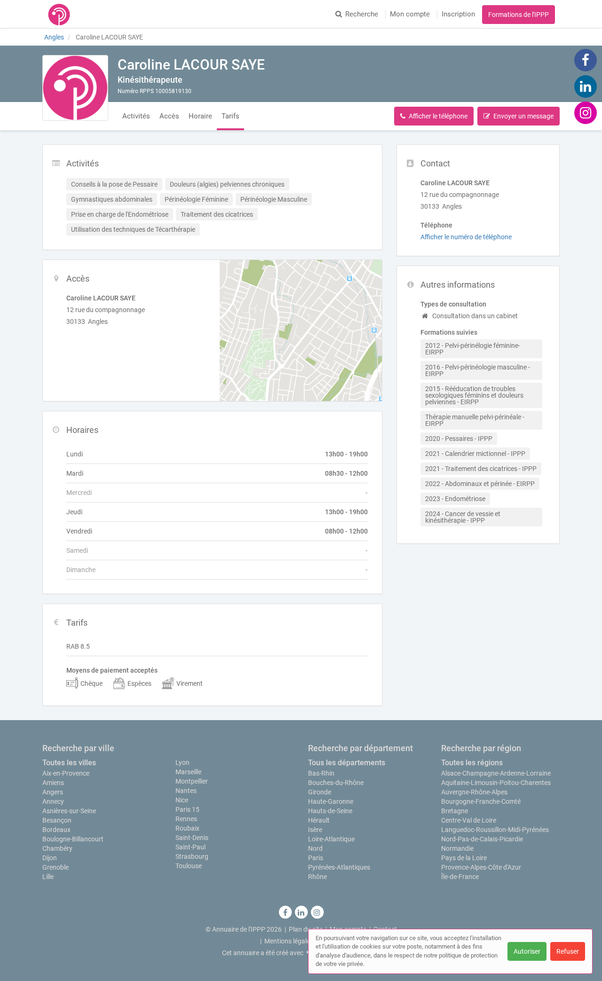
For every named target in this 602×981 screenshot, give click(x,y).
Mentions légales (288, 941)
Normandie (457, 848)
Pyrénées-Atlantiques (339, 867)
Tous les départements (346, 762)
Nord (315, 848)
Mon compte (410, 14)
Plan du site (306, 929)
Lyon (182, 762)
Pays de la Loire (464, 858)
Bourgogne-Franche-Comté (481, 801)
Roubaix (187, 828)
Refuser (567, 951)
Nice (181, 800)
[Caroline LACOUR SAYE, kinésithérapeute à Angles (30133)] (75, 87)
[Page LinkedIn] (585, 86)
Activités (136, 116)
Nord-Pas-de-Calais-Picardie (482, 839)
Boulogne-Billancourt (72, 839)
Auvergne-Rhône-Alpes (474, 792)
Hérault (319, 820)
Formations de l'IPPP (518, 14)
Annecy (53, 801)
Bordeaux (56, 829)
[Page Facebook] (585, 59)
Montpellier (191, 781)
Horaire (200, 116)
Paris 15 (187, 809)
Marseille (188, 772)
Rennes (186, 819)
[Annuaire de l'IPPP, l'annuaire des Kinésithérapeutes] (59, 14)
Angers (52, 792)
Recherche (361, 14)
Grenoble (55, 867)
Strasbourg (191, 856)
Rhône (317, 876)
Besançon (56, 820)
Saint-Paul (190, 847)
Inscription (458, 14)
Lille (48, 876)
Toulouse (188, 866)
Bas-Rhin (321, 773)
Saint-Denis (191, 837)
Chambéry (57, 848)
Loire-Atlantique (331, 839)
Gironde (319, 792)
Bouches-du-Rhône (336, 782)
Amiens (53, 782)
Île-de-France (460, 876)
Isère (315, 829)
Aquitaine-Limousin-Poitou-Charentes (496, 782)
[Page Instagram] (585, 112)
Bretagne (454, 811)
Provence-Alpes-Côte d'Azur (481, 867)
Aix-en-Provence (65, 773)
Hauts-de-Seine (330, 811)
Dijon (49, 858)
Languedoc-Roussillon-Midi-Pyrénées (495, 829)
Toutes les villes (69, 762)
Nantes (186, 790)
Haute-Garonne (330, 801)
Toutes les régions (472, 762)
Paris (315, 858)
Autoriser (527, 951)
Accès (169, 116)
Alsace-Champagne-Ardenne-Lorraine (496, 773)
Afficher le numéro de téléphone (466, 237)
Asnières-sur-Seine (69, 811)
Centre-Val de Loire (468, 820)
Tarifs (230, 116)
